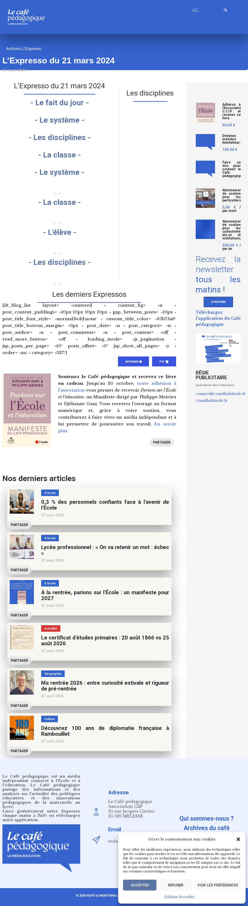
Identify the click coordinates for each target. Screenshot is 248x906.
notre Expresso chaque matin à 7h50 (41, 813)
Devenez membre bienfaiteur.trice (231, 139)
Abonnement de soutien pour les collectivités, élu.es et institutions (231, 230)
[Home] (28, 32)
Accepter (140, 885)
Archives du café (207, 828)
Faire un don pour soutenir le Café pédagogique (231, 169)
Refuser (175, 885)
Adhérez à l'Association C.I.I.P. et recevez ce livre (231, 111)
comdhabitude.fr (212, 400)
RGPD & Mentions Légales (108, 895)
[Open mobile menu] (197, 10)
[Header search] (225, 9)
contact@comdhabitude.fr (221, 393)
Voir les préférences (217, 885)
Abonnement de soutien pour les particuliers (231, 195)
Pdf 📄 (164, 361)
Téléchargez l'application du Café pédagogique (218, 318)
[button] (238, 839)
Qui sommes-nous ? (206, 818)
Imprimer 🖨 (133, 361)
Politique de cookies (179, 896)
